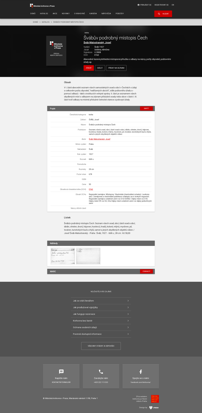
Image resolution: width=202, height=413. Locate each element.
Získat (89, 68)
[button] (56, 51)
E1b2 (91, 189)
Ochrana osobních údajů (85, 327)
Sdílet (100, 68)
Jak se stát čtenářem (83, 301)
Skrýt (146, 108)
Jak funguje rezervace (84, 314)
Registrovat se (162, 5)
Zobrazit (146, 271)
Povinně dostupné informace (87, 334)
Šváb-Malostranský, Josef (97, 42)
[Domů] (42, 5)
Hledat (163, 13)
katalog (46, 22)
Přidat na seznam (116, 68)
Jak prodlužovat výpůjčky (85, 307)
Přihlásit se (144, 5)
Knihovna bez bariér (82, 320)
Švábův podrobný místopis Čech (68, 22)
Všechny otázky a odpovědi (101, 346)
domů (35, 22)
